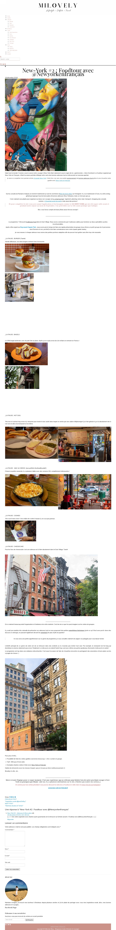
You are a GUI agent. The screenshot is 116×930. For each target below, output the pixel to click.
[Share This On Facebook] (10, 797)
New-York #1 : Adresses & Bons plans (19, 813)
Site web (7, 862)
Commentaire (9, 829)
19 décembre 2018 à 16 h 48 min (18, 815)
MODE (11, 46)
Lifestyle (9, 19)
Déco (11, 23)
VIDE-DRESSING (13, 50)
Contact (9, 53)
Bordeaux (9, 28)
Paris (11, 34)
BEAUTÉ (12, 48)
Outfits (9, 17)
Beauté (11, 21)
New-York (12, 41)
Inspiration (12, 26)
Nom (7, 849)
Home (8, 16)
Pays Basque (13, 37)
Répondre (10, 819)
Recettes (12, 25)
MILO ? (9, 52)
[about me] (16, 890)
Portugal (12, 43)
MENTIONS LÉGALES (58, 927)
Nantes (11, 35)
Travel (8, 30)
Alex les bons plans (66, 194)
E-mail (7, 855)
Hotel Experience (13, 32)
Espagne (12, 39)
